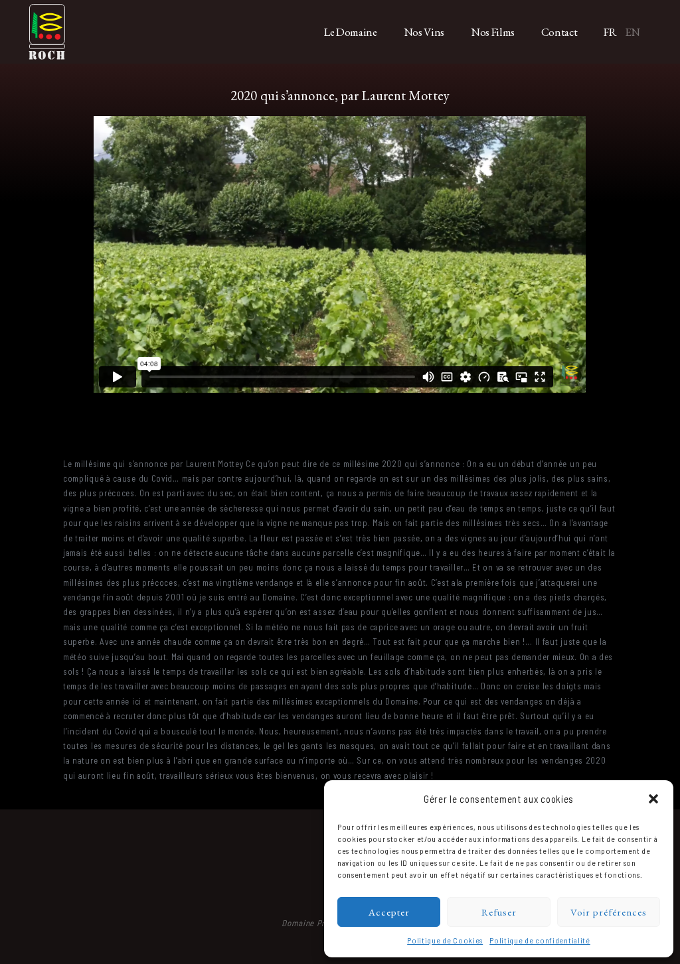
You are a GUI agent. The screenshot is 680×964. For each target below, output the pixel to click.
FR (610, 32)
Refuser (499, 912)
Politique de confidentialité (539, 940)
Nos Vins (424, 32)
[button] (653, 798)
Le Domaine (350, 32)
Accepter (389, 912)
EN (632, 32)
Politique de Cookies (445, 940)
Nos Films (493, 32)
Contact (559, 32)
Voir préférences (608, 912)
